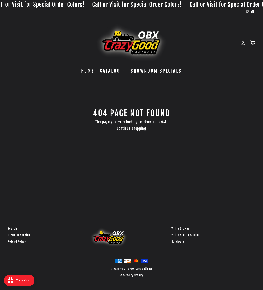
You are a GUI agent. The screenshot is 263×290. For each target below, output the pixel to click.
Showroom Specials (156, 71)
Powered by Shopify (131, 275)
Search (12, 228)
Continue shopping (131, 128)
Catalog (111, 71)
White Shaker (180, 228)
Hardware (178, 241)
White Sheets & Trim (185, 235)
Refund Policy (17, 241)
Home (87, 71)
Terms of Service (19, 235)
